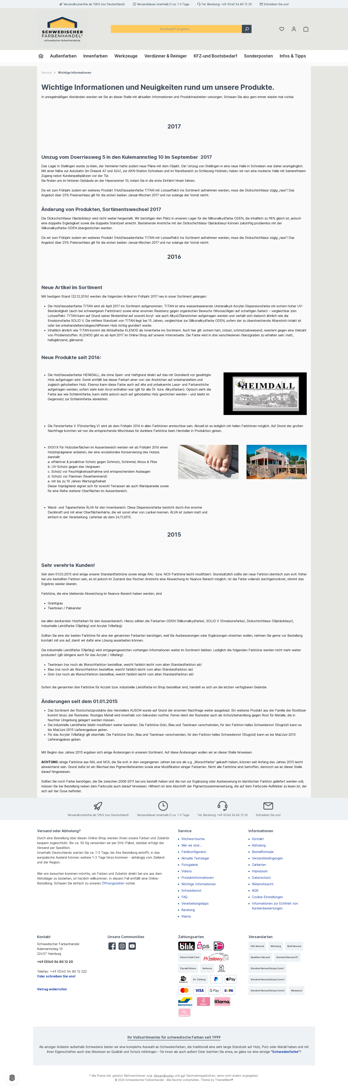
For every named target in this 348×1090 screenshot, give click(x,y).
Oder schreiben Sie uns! (56, 976)
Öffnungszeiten (113, 883)
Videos (186, 871)
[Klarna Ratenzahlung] (184, 1012)
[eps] (204, 946)
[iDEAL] (219, 946)
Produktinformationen (197, 878)
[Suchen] (247, 29)
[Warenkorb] (306, 29)
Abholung (259, 845)
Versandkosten (164, 1075)
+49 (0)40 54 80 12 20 (236, 4)
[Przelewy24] (216, 957)
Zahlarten (259, 865)
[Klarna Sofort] (203, 1001)
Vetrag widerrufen (52, 989)
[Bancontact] (185, 1001)
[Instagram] (122, 946)
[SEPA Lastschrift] (229, 990)
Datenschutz (261, 878)
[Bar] (183, 979)
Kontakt (258, 839)
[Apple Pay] (231, 979)
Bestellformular (263, 852)
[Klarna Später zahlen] (222, 1001)
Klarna (186, 916)
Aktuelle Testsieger (195, 858)
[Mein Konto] (294, 29)
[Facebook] (112, 946)
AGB (255, 890)
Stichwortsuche (193, 839)
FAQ (184, 897)
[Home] (43, 56)
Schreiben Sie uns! (276, 4)
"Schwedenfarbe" (285, 1052)
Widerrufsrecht (262, 884)
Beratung (188, 910)
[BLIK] (186, 946)
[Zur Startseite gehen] (62, 29)
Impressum (260, 871)
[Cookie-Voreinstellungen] (12, 1078)
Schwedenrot (191, 890)
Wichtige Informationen (198, 884)
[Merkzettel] (282, 29)
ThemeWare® (224, 1080)
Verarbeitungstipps (195, 903)
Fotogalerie (189, 865)
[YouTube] (132, 946)
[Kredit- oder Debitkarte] (192, 990)
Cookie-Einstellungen (267, 897)
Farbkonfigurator (193, 852)
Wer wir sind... (191, 845)
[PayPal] (216, 979)
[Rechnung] (221, 968)
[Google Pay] (214, 990)
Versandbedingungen (267, 858)
